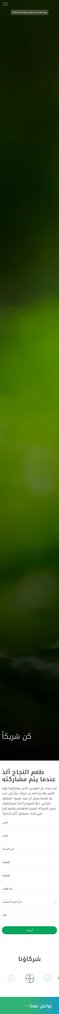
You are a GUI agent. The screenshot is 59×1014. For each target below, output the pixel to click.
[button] (48, 978)
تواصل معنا (41, 1005)
